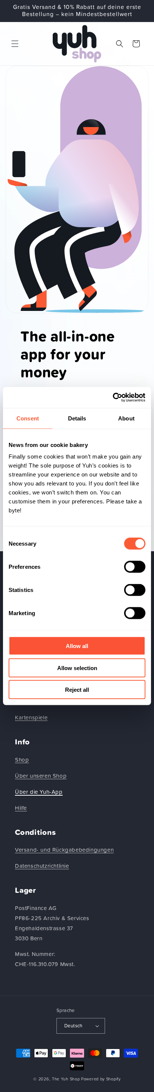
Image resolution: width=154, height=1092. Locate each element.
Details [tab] (77, 418)
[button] (15, 44)
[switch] (134, 567)
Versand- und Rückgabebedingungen (64, 850)
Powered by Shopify (101, 1079)
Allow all (77, 646)
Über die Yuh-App (39, 792)
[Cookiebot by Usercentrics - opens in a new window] (112, 397)
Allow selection (77, 667)
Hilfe (21, 808)
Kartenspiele (31, 718)
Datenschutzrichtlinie (42, 866)
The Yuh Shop (66, 1079)
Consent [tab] (27, 418)
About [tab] (126, 418)
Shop (22, 760)
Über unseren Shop (41, 776)
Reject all (77, 690)
